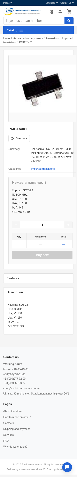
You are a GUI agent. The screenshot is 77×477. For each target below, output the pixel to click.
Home (6, 38)
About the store (12, 411)
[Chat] (67, 467)
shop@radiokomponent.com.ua (21, 388)
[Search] (69, 20)
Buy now (42, 255)
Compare (51, 11)
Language (50, 3)
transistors (52, 38)
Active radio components (28, 38)
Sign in (60, 11)
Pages (6, 3)
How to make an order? (17, 417)
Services (8, 434)
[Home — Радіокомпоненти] (24, 11)
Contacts (8, 423)
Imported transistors (43, 168)
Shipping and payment (16, 428)
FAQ (6, 440)
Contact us (65, 3)
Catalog (12, 30)
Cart (70, 11)
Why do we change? (15, 446)
